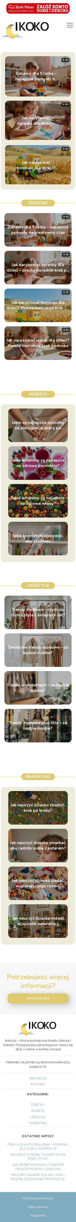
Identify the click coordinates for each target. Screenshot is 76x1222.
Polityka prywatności (38, 1198)
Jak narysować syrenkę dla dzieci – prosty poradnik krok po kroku (36, 120)
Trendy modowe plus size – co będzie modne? (38, 725)
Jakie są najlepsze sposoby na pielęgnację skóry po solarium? (38, 425)
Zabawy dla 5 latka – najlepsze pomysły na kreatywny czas (36, 76)
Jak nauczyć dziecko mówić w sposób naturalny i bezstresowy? (38, 921)
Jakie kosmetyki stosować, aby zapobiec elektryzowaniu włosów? (37, 538)
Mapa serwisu (38, 1207)
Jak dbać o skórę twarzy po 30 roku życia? (38, 1156)
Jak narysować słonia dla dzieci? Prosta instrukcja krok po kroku (38, 343)
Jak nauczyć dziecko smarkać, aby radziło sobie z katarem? (38, 845)
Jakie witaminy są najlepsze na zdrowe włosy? (38, 500)
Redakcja (38, 1078)
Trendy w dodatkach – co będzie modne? (38, 687)
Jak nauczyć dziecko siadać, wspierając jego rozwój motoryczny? (38, 883)
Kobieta (38, 394)
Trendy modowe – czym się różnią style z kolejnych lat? (38, 612)
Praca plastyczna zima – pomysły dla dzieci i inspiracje (38, 1146)
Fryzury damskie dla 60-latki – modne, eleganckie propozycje (38, 1177)
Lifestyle (38, 585)
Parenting (38, 777)
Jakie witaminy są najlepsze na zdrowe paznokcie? (38, 463)
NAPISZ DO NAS (38, 998)
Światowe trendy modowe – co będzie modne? (38, 650)
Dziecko (38, 203)
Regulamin (38, 1215)
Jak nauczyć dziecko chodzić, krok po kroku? (38, 807)
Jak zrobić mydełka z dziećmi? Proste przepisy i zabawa (38, 1167)
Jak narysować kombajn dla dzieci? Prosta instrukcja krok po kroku (36, 165)
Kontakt (38, 1084)
